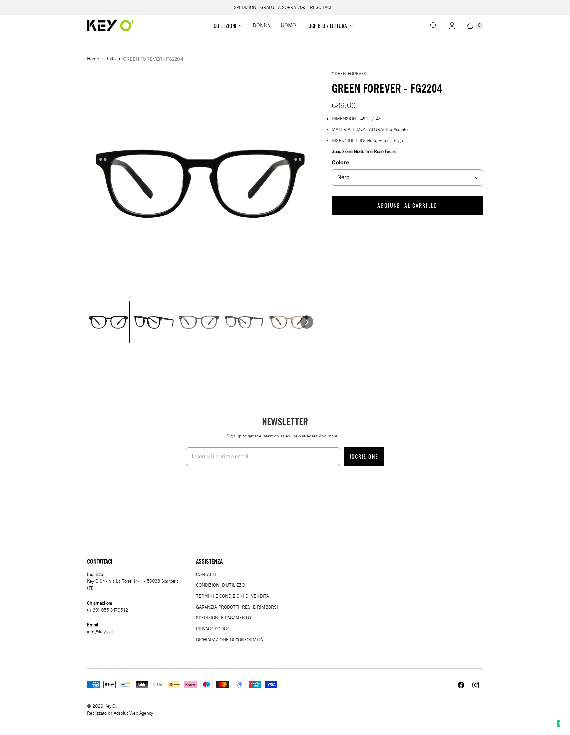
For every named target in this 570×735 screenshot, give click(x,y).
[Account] (452, 26)
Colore (340, 162)
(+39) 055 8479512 (107, 610)
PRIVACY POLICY (212, 629)
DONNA (261, 25)
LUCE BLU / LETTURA (326, 26)
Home (93, 59)
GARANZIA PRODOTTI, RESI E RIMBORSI (237, 607)
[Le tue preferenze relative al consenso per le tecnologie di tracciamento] (558, 723)
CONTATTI (206, 574)
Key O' (110, 706)
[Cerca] (433, 26)
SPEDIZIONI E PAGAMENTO (223, 618)
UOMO (288, 25)
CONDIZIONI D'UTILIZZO (220, 585)
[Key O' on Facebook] (461, 685)
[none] (108, 322)
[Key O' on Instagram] (475, 685)
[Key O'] (110, 25)
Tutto (111, 59)
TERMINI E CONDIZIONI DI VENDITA (232, 596)
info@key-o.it (100, 632)
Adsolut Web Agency (133, 713)
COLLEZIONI (225, 26)
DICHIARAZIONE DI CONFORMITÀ (229, 640)
